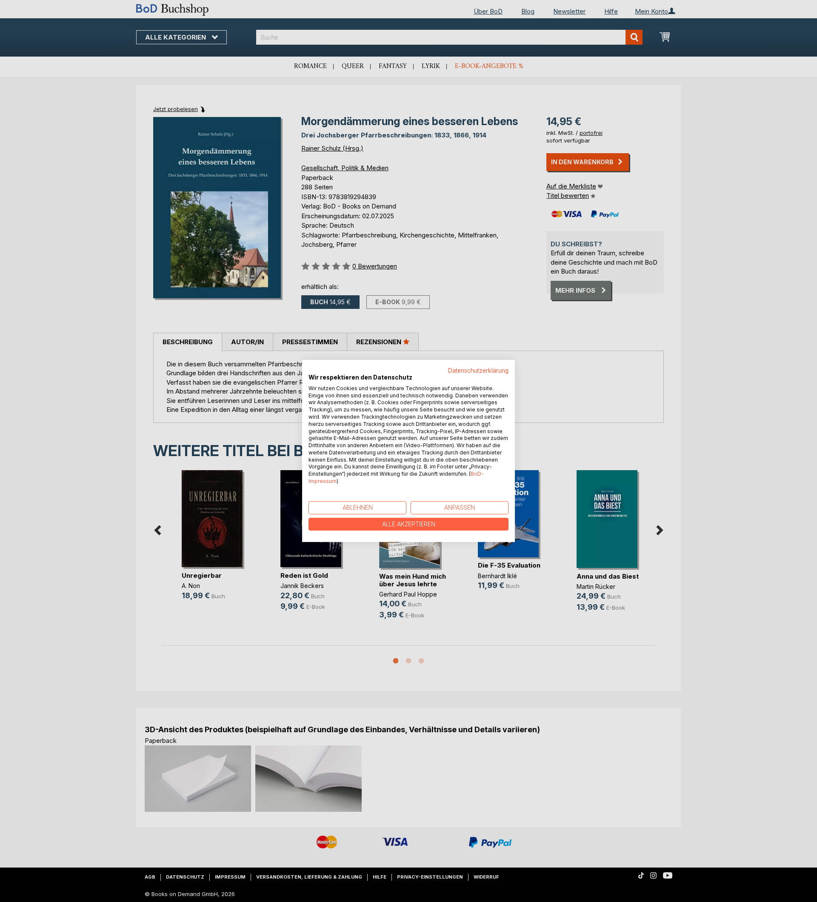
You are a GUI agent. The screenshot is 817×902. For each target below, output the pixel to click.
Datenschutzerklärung (478, 370)
